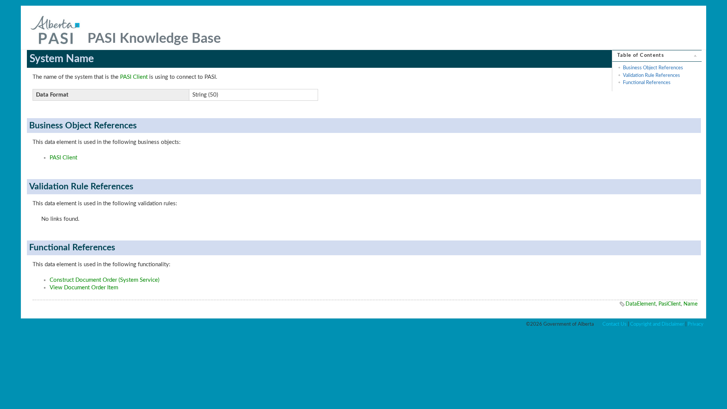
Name (690, 304)
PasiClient (669, 304)
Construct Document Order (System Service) (104, 280)
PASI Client (134, 77)
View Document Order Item (84, 287)
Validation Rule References (651, 75)
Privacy (696, 324)
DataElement (641, 304)
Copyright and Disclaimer (657, 324)
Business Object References (653, 67)
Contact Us (614, 324)
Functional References (647, 82)
